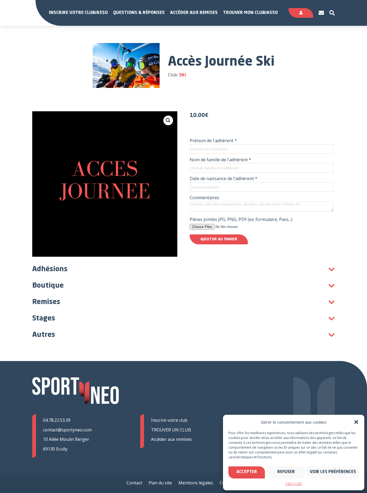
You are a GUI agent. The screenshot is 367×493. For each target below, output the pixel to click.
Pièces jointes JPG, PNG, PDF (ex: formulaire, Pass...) (241, 219)
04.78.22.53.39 (56, 420)
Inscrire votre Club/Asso (78, 13)
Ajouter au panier (218, 239)
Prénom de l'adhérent (213, 141)
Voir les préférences (333, 472)
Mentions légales (195, 483)
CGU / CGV (294, 483)
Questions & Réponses (139, 13)
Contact (134, 483)
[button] (356, 422)
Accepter (246, 472)
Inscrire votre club (169, 420)
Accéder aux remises (194, 13)
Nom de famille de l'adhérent (220, 160)
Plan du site (160, 483)
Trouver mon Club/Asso (250, 13)
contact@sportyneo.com (67, 430)
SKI (182, 75)
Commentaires (204, 198)
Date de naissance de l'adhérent (223, 178)
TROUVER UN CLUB (171, 430)
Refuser (286, 472)
